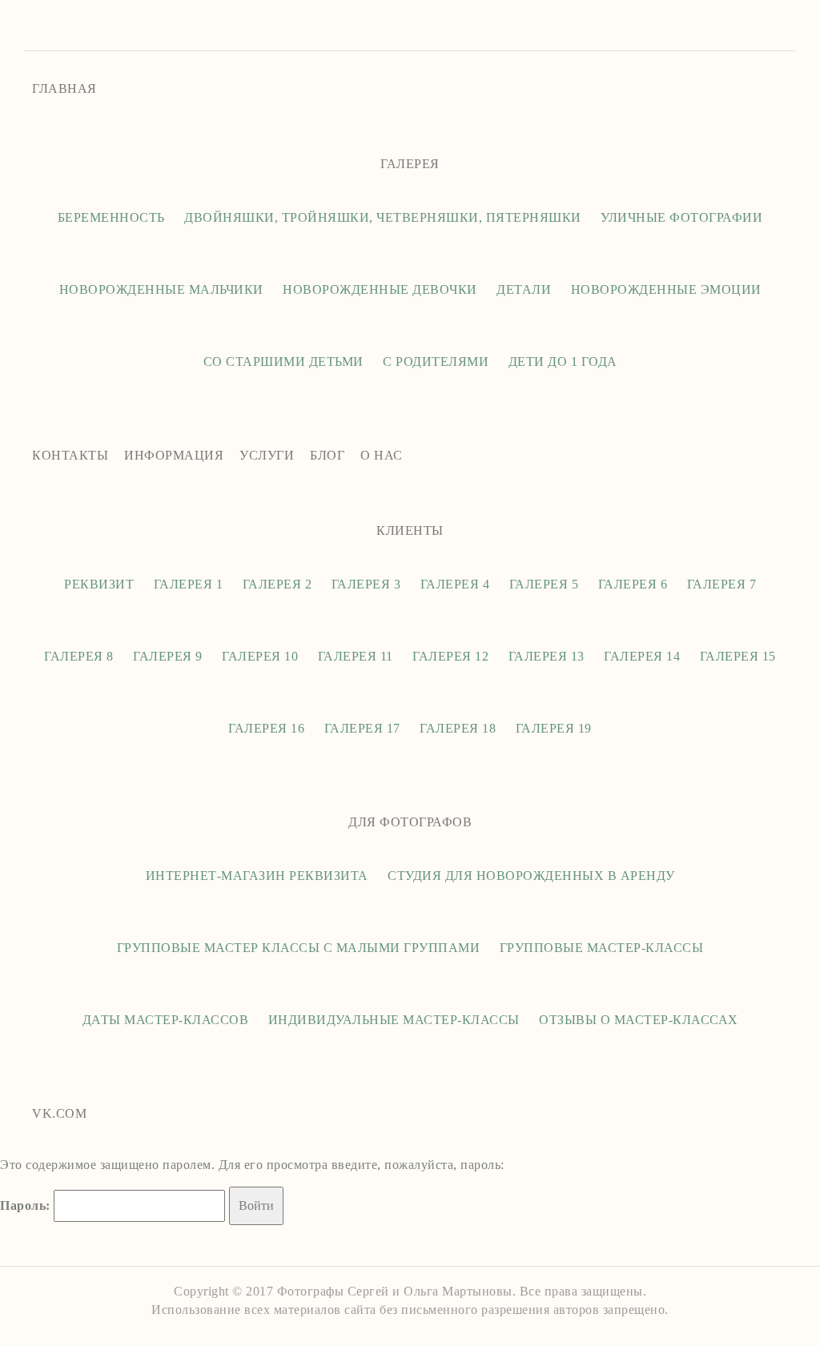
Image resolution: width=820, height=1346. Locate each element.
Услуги (266, 455)
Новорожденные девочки (380, 289)
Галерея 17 (362, 728)
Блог (327, 455)
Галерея (410, 164)
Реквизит (99, 584)
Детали (523, 289)
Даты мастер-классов (165, 1020)
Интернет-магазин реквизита (257, 875)
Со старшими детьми (283, 361)
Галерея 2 (277, 584)
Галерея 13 (546, 656)
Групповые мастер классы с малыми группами (298, 947)
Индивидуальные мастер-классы (394, 1020)
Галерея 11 (355, 656)
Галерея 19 (554, 728)
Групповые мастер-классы (602, 947)
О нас (381, 455)
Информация (173, 455)
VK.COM (59, 1113)
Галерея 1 (188, 584)
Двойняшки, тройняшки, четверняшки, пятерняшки (382, 217)
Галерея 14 (642, 656)
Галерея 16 (266, 728)
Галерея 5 (544, 584)
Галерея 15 (738, 656)
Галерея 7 (722, 584)
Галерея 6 (633, 584)
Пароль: (27, 1205)
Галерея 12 (450, 656)
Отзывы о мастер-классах (638, 1020)
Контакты (70, 455)
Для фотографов (410, 822)
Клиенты (410, 530)
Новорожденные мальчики (161, 289)
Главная (64, 88)
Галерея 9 (168, 656)
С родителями (435, 361)
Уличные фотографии (681, 217)
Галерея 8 (79, 656)
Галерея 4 (455, 584)
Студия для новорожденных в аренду (531, 875)
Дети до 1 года (562, 361)
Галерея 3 (366, 584)
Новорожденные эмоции (666, 289)
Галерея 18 (458, 728)
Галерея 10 (260, 656)
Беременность (111, 217)
